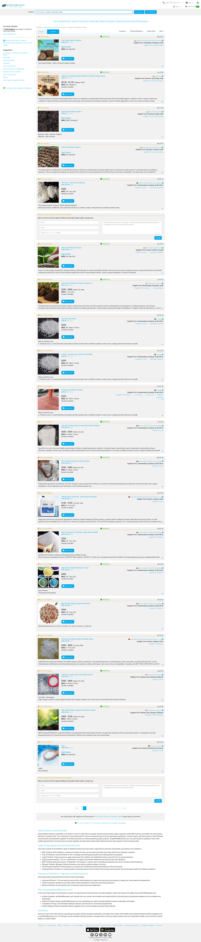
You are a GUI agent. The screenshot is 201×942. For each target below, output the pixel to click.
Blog (59, 925)
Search (31, 12)
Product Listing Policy (131, 925)
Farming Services (9, 60)
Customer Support (147, 925)
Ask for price (66, 47)
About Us (42, 925)
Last (124, 808)
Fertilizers (6, 63)
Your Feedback (78, 925)
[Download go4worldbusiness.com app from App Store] (92, 930)
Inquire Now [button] (68, 59)
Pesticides (6, 57)
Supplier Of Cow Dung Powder (153, 81)
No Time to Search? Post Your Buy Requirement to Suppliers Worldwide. (101, 823)
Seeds (5, 77)
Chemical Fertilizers (156, 187)
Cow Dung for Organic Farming (13, 80)
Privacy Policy (118, 925)
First (76, 808)
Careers (159, 925)
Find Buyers (139, 12)
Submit (158, 238)
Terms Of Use (106, 925)
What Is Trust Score (92, 925)
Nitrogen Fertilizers (156, 252)
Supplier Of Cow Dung (142, 288)
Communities (51, 925)
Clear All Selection (9, 34)
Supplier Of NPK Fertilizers (154, 715)
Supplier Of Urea (140, 187)
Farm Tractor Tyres (9, 74)
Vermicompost (158, 288)
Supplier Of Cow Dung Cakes (153, 45)
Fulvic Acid (150, 395)
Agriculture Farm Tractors (12, 72)
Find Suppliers (150, 12)
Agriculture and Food (50, 27)
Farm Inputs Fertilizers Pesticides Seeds (109, 816)
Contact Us (67, 925)
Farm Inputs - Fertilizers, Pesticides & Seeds (15, 54)
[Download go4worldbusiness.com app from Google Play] (107, 930)
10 (116, 808)
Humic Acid (138, 395)
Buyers (41, 32)
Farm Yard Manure (9, 66)
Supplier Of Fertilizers (123, 395)
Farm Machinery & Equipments (13, 69)
